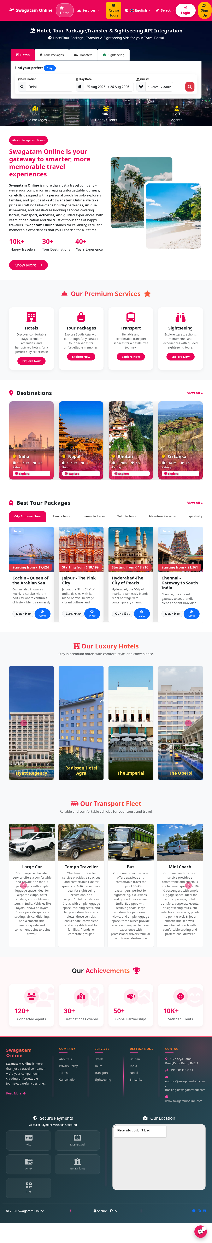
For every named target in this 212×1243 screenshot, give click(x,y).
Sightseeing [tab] (116, 55)
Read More (14, 1093)
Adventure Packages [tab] (162, 516)
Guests (144, 79)
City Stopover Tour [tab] (27, 516)
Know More (25, 265)
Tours (98, 1066)
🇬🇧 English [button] (138, 10)
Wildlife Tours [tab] (126, 516)
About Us (65, 1059)
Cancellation (67, 1079)
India (133, 1066)
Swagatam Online (34, 10)
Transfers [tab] (86, 55)
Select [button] (165, 10)
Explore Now (31, 361)
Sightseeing (103, 1079)
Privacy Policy (68, 1066)
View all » (195, 393)
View (42, 616)
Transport (101, 1073)
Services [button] (89, 10)
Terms (63, 1073)
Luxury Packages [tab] (93, 516)
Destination (28, 79)
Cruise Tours (114, 13)
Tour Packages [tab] (54, 55)
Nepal (134, 1073)
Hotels (99, 1059)
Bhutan (135, 1059)
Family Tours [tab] (61, 516)
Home (65, 13)
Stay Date (85, 79)
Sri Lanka (136, 1079)
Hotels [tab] (25, 55)
